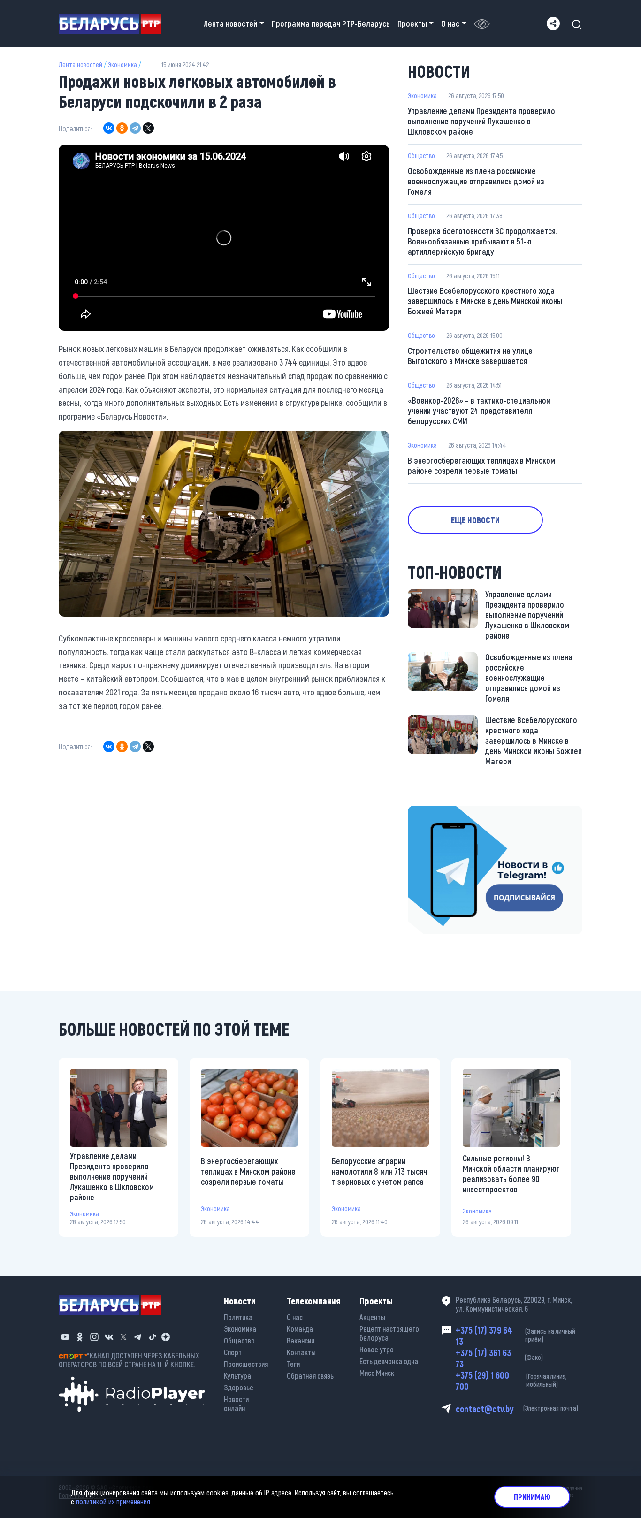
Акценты (372, 1316)
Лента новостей (80, 65)
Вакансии (300, 1340)
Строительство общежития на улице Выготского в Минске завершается (470, 355)
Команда (300, 1328)
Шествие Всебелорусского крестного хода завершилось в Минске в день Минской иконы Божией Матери (485, 300)
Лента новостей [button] (230, 23)
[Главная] (114, 24)
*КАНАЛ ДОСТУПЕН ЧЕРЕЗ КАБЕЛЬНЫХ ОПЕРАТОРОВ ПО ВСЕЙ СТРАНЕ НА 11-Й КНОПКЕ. (129, 1360)
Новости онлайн (236, 1403)
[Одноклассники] (122, 128)
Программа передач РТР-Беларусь (331, 23)
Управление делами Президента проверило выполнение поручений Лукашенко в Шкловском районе (481, 121)
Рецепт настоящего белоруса (389, 1333)
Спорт (233, 1352)
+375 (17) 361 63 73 (499, 1358)
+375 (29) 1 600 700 (511, 1380)
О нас (295, 1316)
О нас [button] (450, 23)
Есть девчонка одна (388, 1361)
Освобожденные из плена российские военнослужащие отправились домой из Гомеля (476, 181)
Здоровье (238, 1387)
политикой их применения (113, 1501)
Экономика (122, 65)
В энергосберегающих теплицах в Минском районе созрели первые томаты (481, 465)
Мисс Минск (376, 1372)
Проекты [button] (412, 23)
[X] (148, 128)
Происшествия (246, 1363)
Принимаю (532, 1496)
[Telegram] (135, 128)
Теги (293, 1363)
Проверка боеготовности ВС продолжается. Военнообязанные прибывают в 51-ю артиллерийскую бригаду (482, 241)
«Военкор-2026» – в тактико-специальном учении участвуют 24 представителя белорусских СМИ (479, 410)
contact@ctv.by (517, 1408)
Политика (238, 1316)
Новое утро (376, 1349)
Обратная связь (310, 1375)
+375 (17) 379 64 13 (515, 1335)
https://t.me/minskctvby (447, 812)
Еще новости (475, 520)
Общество (421, 156)
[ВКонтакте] (108, 128)
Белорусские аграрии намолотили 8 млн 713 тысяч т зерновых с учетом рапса (379, 1171)
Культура (237, 1375)
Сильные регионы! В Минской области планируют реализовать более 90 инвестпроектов (511, 1173)
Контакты (301, 1352)
